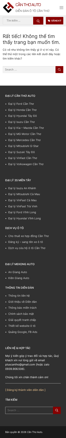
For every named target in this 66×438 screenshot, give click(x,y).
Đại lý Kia (14, 129)
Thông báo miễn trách (22, 308)
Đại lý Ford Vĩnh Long (22, 213)
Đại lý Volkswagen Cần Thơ (25, 165)
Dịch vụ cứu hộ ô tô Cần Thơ (26, 249)
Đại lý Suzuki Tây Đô (21, 153)
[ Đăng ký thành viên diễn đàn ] (25, 391)
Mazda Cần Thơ (34, 129)
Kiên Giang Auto (18, 279)
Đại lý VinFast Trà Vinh (22, 207)
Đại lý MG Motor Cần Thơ (24, 134)
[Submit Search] (38, 21)
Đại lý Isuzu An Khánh (22, 189)
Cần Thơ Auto (35, 5)
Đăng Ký (56, 21)
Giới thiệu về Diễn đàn (22, 302)
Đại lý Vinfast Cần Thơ (22, 159)
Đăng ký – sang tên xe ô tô (25, 243)
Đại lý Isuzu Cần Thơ (21, 122)
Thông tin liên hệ (19, 296)
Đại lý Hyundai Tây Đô (22, 116)
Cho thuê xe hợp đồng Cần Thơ (28, 236)
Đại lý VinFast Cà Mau (22, 201)
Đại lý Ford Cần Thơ (21, 104)
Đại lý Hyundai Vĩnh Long (24, 219)
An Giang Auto (17, 273)
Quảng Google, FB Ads (22, 332)
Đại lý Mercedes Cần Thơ (24, 141)
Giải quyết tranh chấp (22, 320)
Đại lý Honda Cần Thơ (22, 110)
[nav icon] (61, 8)
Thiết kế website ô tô (22, 326)
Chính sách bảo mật (21, 314)
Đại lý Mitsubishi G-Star (23, 147)
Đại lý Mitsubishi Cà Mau (24, 195)
